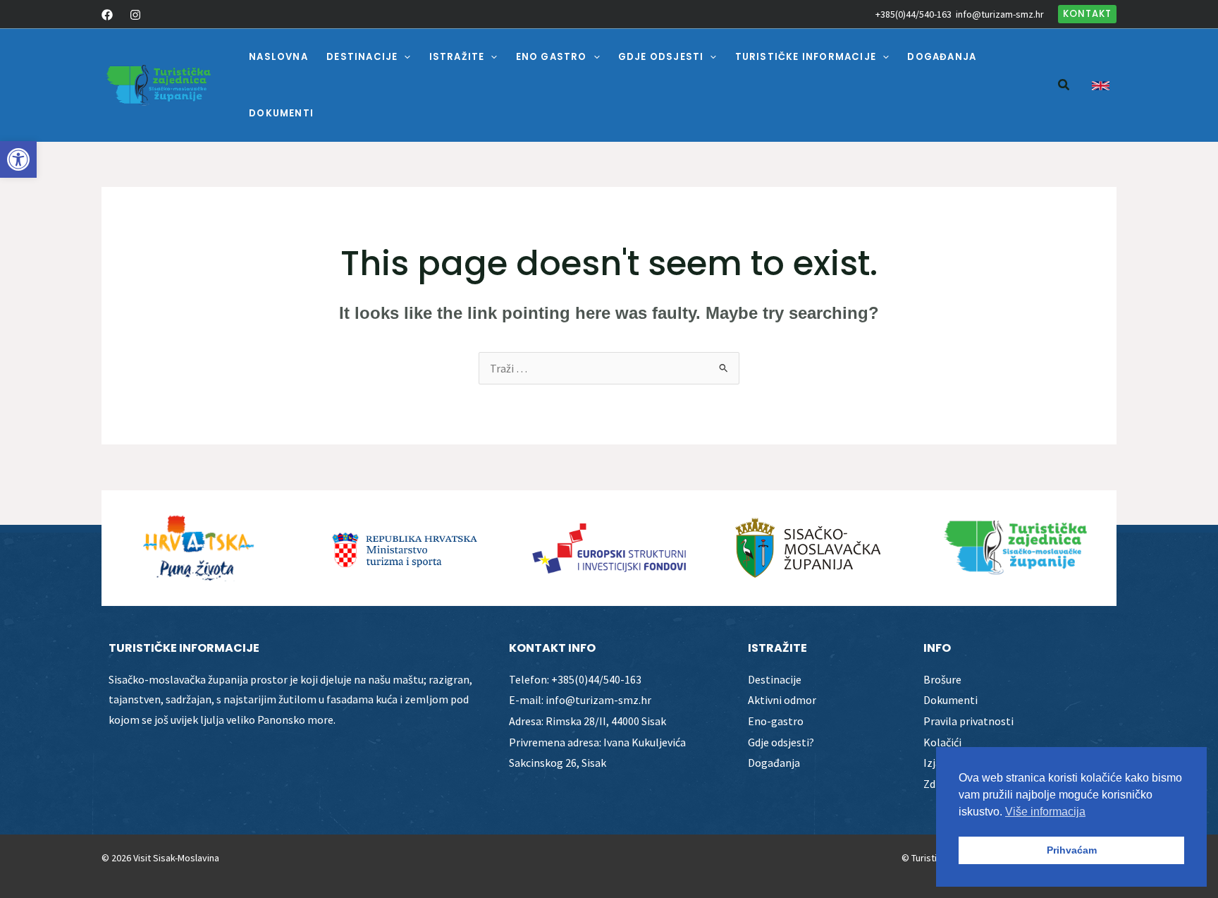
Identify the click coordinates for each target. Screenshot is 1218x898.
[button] (404, 57)
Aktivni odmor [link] (782, 700)
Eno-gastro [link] (776, 721)
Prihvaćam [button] (1072, 850)
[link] (18, 159)
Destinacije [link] (774, 679)
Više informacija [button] (1045, 812)
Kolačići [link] (942, 742)
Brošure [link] (942, 679)
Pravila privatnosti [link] (968, 721)
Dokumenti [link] (950, 700)
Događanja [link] (774, 763)
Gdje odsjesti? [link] (781, 742)
